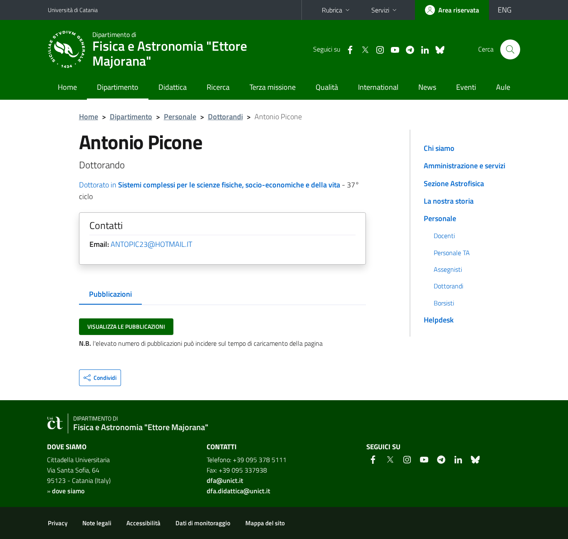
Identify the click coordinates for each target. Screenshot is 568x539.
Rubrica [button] (332, 10)
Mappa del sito (265, 523)
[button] (100, 377)
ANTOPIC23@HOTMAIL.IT (151, 244)
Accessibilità (143, 523)
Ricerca (218, 87)
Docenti (444, 236)
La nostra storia (449, 201)
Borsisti (444, 303)
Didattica (172, 87)
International (378, 87)
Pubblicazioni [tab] (110, 294)
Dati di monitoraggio (202, 523)
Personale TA (452, 253)
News (427, 87)
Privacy (57, 523)
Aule (503, 87)
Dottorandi (225, 116)
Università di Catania (73, 9)
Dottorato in (209, 184)
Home (67, 87)
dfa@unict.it (225, 480)
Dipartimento (117, 87)
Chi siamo (439, 148)
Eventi (466, 87)
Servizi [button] (380, 10)
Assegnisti (448, 269)
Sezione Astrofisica (454, 183)
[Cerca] (510, 49)
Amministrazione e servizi (464, 165)
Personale (180, 116)
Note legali (96, 523)
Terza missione (272, 87)
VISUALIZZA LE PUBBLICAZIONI (126, 326)
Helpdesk (439, 319)
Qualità (327, 87)
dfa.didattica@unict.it (238, 491)
